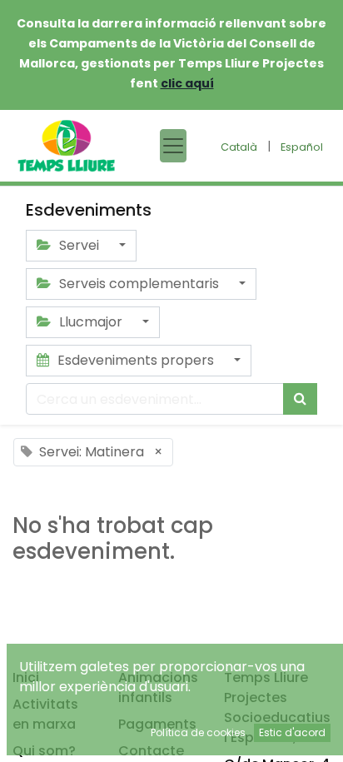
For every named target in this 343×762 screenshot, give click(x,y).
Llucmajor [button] (91, 321)
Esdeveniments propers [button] (135, 360)
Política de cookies (198, 732)
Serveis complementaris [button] (139, 283)
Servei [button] (79, 245)
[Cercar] (300, 399)
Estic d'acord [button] (292, 732)
